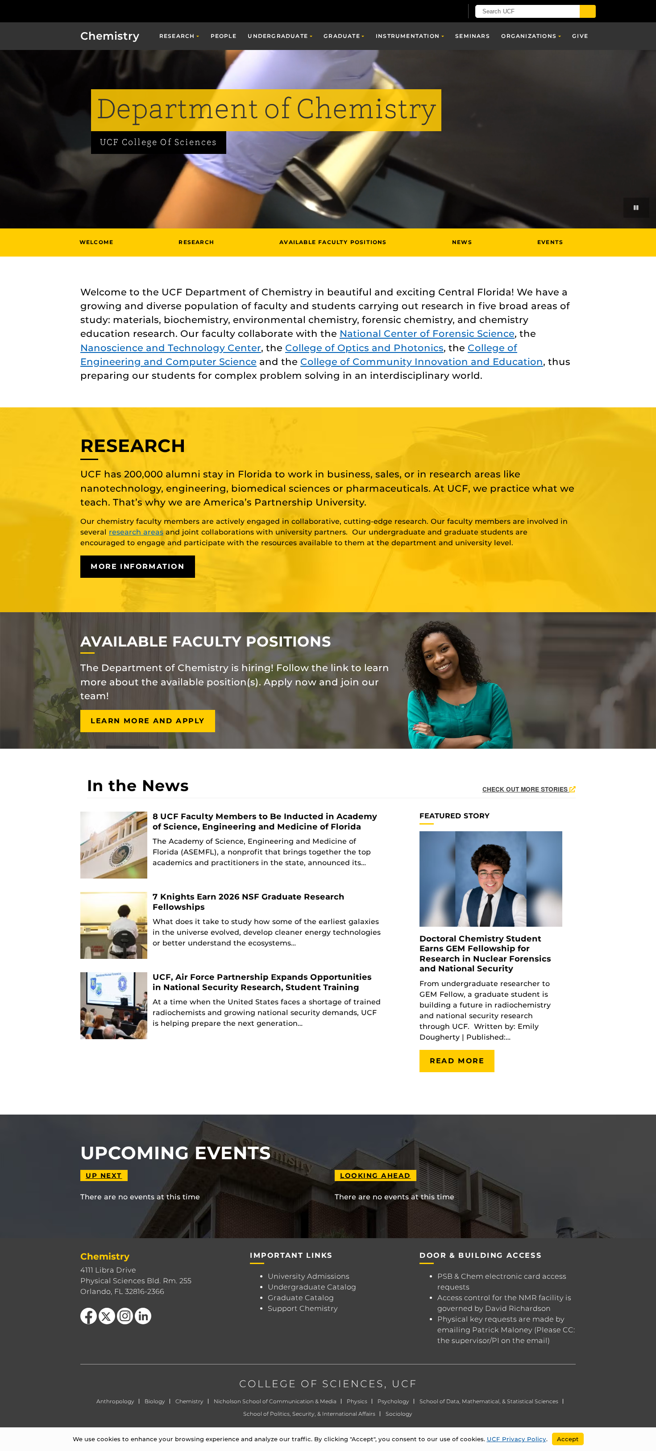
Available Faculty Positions (332, 242)
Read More (457, 1061)
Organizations (528, 36)
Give (580, 36)
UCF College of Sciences (158, 142)
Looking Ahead (375, 1175)
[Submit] (588, 11)
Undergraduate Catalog (312, 1287)
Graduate (342, 36)
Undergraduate (278, 36)
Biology (155, 1401)
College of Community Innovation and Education (421, 361)
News (462, 242)
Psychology (393, 1401)
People (224, 36)
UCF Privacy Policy (516, 1439)
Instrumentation (408, 36)
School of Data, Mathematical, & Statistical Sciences (488, 1401)
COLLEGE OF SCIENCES (311, 1384)
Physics (357, 1401)
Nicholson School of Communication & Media (275, 1401)
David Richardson (518, 1308)
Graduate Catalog (301, 1297)
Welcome (96, 242)
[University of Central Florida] (132, 11)
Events (550, 242)
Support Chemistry (303, 1308)
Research (177, 36)
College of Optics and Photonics (364, 347)
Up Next (104, 1175)
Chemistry (189, 1401)
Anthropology (115, 1401)
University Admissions (308, 1276)
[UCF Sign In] (434, 11)
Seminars (472, 36)
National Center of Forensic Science (427, 333)
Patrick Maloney (502, 1330)
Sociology (399, 1413)
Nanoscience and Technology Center (170, 347)
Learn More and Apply (148, 721)
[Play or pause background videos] (636, 208)
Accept (568, 1439)
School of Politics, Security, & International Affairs (309, 1413)
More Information (138, 566)
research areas (136, 532)
